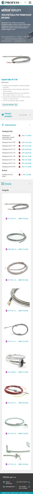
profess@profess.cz (10, 486)
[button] (16, 115)
